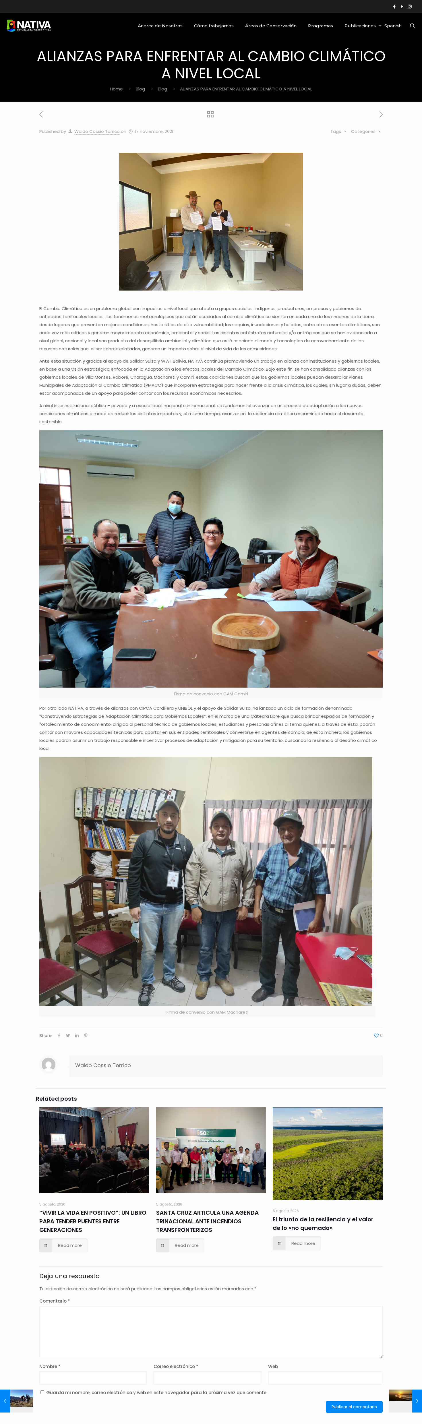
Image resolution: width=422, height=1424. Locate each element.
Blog (140, 89)
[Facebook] (394, 6)
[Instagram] (410, 6)
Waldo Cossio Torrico (97, 131)
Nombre (50, 1366)
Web (273, 1366)
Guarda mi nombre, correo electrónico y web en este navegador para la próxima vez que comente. (156, 1393)
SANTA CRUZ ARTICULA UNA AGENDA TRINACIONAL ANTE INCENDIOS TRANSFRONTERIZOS (207, 1221)
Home (116, 89)
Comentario (54, 1301)
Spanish (393, 25)
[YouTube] (402, 6)
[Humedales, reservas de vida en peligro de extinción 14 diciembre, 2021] (405, 1401)
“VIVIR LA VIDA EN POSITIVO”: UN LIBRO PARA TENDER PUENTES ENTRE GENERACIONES (92, 1221)
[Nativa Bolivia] (29, 26)
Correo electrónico (176, 1366)
